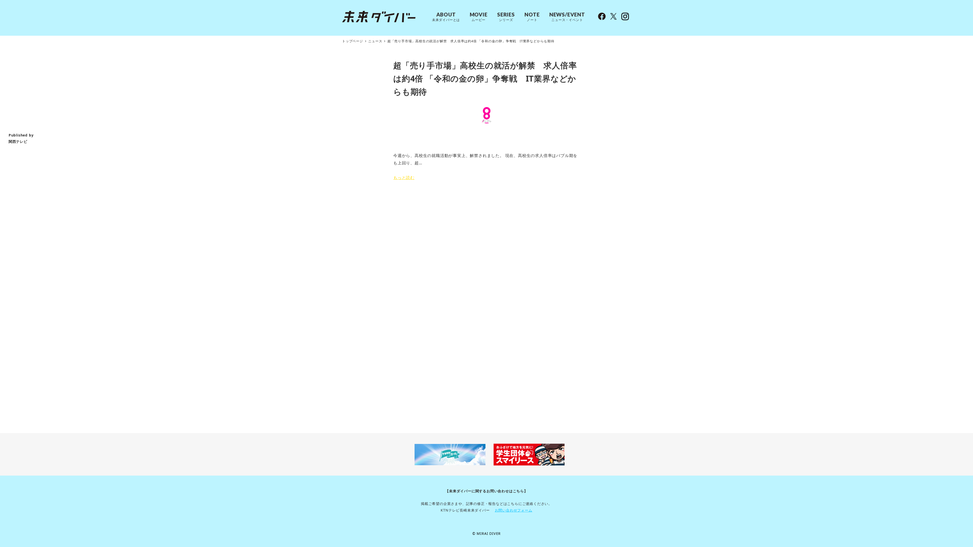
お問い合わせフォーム (513, 510)
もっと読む (404, 177)
